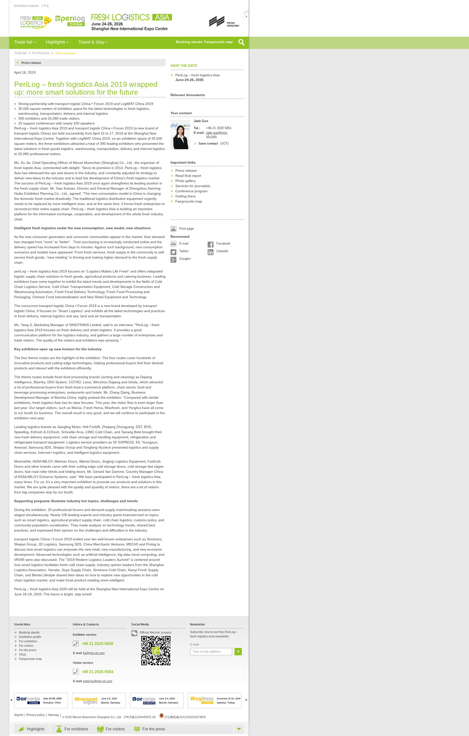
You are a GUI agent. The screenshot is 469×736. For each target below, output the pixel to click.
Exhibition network (26, 6)
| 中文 (45, 6)
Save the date (184, 66)
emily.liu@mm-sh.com (97, 681)
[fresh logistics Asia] (98, 22)
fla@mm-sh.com (94, 653)
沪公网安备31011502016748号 (185, 717)
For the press (41, 53)
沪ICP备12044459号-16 (140, 717)
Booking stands (189, 42)
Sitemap (53, 715)
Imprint (18, 715)
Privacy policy (35, 715)
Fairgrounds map (218, 42)
